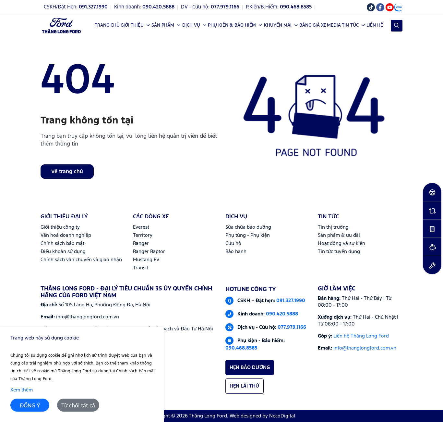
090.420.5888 (282, 314)
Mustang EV (146, 260)
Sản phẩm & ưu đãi (339, 235)
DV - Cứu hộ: (210, 7)
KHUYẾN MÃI (278, 25)
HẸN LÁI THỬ (244, 386)
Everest (141, 227)
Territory (142, 235)
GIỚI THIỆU (132, 25)
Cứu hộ (233, 243)
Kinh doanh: (144, 7)
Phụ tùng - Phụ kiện (247, 235)
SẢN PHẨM (162, 25)
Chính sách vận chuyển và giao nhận (81, 260)
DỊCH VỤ (191, 25)
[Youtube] (390, 7)
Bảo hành (235, 251)
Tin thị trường (333, 227)
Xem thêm (21, 390)
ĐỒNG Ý (30, 405)
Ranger (141, 243)
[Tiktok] (371, 7)
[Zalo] (398, 7)
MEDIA (334, 25)
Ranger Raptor (149, 251)
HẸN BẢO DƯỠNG (250, 367)
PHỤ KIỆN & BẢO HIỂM (232, 25)
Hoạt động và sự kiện (341, 243)
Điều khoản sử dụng (63, 251)
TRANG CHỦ (107, 25)
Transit (140, 268)
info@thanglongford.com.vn (364, 348)
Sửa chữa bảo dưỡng (248, 227)
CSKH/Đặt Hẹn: (76, 7)
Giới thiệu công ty (60, 227)
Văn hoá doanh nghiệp (66, 235)
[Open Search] (396, 26)
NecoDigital (282, 416)
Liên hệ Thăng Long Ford (361, 336)
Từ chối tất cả (78, 405)
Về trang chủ (67, 171)
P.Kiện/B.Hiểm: (279, 7)
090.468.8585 (241, 348)
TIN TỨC (350, 25)
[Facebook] (380, 7)
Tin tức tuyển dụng (339, 251)
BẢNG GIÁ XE (312, 25)
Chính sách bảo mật (62, 243)
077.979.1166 (292, 327)
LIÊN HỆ (374, 25)
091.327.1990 (290, 300)
